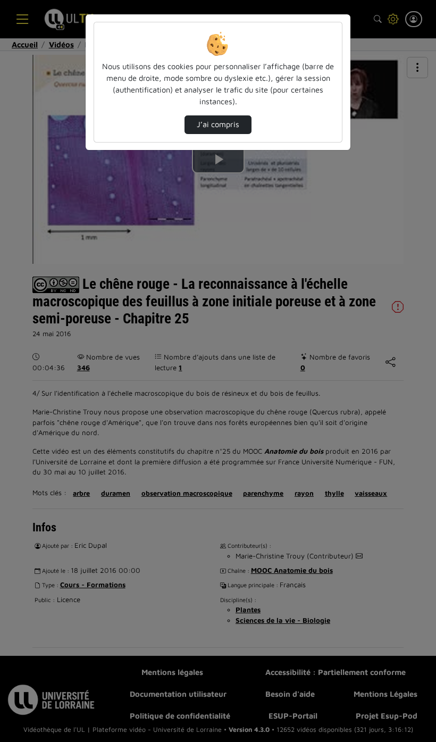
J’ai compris (218, 124)
